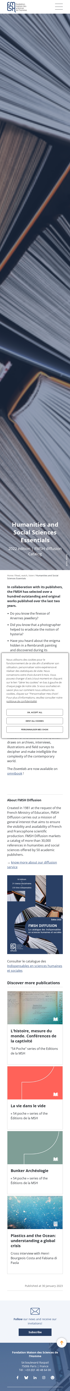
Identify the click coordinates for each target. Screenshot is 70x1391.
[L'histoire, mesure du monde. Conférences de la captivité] (35, 1027)
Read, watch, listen (24, 575)
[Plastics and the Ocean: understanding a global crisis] (35, 1235)
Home (10, 575)
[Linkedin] (35, 1378)
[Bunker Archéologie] (35, 1162)
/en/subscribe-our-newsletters (35, 1332)
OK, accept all (34, 712)
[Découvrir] (44, 1378)
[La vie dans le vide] (35, 1097)
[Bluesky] (26, 1378)
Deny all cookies (35, 721)
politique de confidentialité (21, 701)
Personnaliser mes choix (34, 729)
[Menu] (59, 7)
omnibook (14, 773)
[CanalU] (52, 1378)
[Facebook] (17, 1378)
